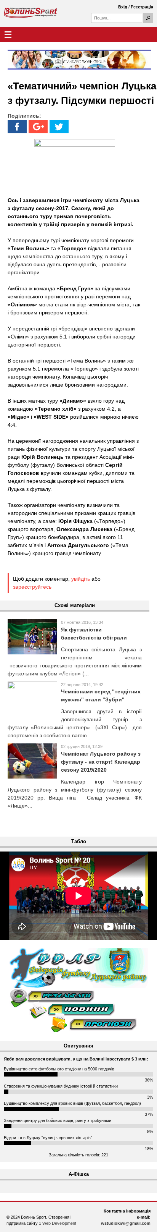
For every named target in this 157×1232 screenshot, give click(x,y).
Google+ (38, 126)
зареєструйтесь (32, 587)
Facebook (17, 126)
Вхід (122, 7)
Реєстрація (142, 7)
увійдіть (80, 579)
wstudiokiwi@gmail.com (126, 1223)
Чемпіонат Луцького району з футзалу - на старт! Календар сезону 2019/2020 (101, 762)
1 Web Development (57, 1223)
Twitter (59, 126)
